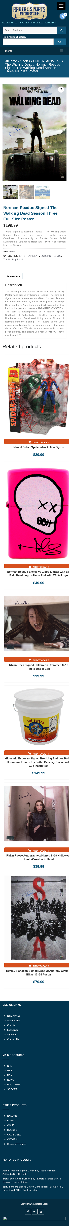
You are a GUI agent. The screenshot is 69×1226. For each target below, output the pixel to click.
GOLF (10, 1125)
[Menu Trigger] (61, 6)
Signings (11, 1034)
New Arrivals (13, 1015)
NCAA (10, 1080)
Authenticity (13, 1020)
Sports (25, 61)
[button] (61, 90)
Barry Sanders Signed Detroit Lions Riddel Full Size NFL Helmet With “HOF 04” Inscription (33, 1188)
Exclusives (12, 1030)
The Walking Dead (18, 64)
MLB (9, 1070)
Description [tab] (13, 276)
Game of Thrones (16, 1144)
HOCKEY (12, 1130)
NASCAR (12, 1116)
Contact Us (13, 1039)
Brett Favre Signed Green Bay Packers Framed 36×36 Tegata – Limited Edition (32, 1180)
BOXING (11, 1120)
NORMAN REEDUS (51, 256)
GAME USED (14, 1134)
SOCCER (12, 1089)
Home (12, 61)
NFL (9, 1066)
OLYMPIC (12, 1139)
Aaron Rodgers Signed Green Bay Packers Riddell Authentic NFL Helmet (30, 1172)
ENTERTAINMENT (47, 61)
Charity (11, 1025)
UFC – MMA (13, 1084)
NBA (9, 1075)
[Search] (61, 30)
